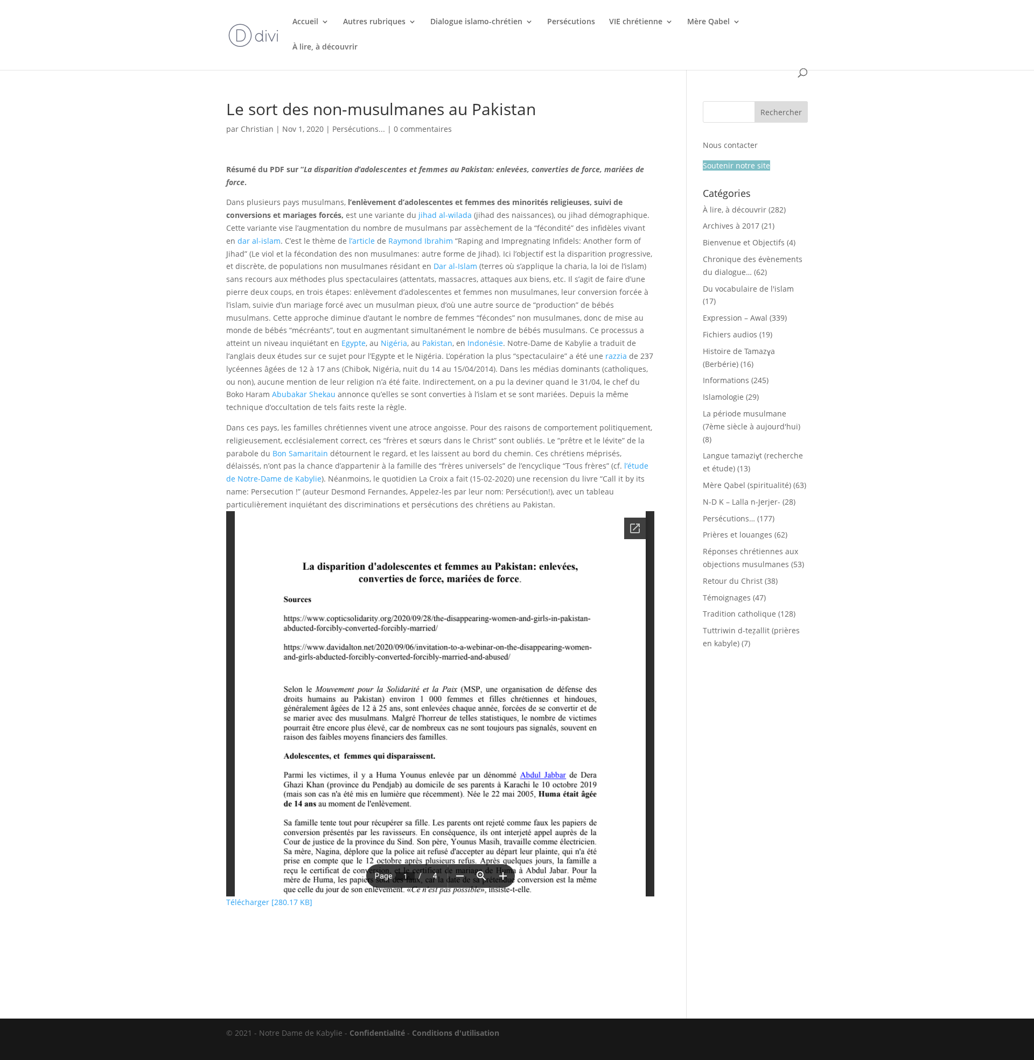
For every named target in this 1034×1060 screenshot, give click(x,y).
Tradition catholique (739, 614)
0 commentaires (423, 129)
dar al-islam (259, 241)
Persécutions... (358, 129)
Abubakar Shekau (304, 394)
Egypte (353, 343)
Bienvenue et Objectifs (744, 242)
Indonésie (485, 343)
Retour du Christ (733, 581)
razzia (616, 356)
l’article (362, 241)
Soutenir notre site (736, 165)
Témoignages (727, 597)
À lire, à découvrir (325, 47)
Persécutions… (729, 518)
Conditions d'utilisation (455, 1033)
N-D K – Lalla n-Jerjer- (741, 502)
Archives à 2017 (731, 226)
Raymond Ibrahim (420, 241)
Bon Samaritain (300, 453)
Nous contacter (730, 145)
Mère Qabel (708, 22)
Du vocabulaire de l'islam (748, 289)
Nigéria (394, 343)
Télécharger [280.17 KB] (269, 902)
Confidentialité (377, 1033)
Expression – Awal (735, 318)
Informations (726, 380)
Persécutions (571, 22)
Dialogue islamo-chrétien (476, 22)
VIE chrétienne (635, 22)
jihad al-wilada (445, 215)
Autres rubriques (374, 22)
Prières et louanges (737, 534)
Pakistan (437, 343)
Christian (257, 129)
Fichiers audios (730, 334)
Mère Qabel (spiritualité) (747, 485)
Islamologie (723, 397)
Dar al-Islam (455, 266)
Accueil (305, 22)
